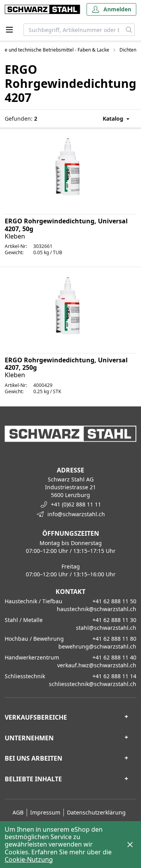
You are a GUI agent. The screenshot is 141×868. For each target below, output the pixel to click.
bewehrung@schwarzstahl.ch (97, 646)
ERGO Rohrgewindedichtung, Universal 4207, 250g (66, 364)
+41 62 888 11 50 (114, 601)
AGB (18, 812)
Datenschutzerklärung (96, 812)
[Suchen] (129, 29)
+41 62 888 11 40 (114, 657)
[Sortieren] (108, 118)
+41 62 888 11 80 (114, 638)
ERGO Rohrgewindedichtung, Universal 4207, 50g (66, 225)
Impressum (45, 812)
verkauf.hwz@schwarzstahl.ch (96, 665)
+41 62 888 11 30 (114, 620)
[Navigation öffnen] (9, 29)
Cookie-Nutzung (29, 859)
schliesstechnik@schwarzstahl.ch (92, 684)
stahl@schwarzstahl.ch (106, 627)
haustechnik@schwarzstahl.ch (96, 609)
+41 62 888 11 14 (114, 676)
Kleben (15, 236)
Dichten (127, 50)
